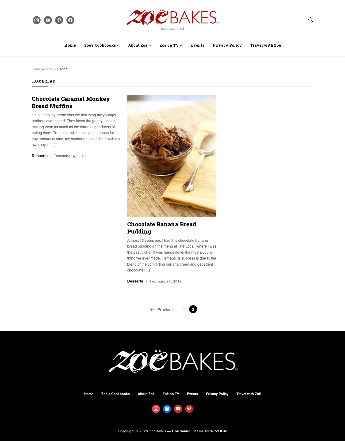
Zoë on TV (169, 45)
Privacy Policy (227, 45)
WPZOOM (218, 431)
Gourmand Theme (188, 431)
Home (70, 45)
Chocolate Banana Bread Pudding (161, 227)
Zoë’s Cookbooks (100, 45)
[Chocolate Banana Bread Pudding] (171, 98)
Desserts (40, 155)
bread (49, 68)
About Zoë (137, 45)
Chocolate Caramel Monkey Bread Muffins (71, 102)
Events (197, 45)
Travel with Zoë (265, 45)
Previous (165, 309)
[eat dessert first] (172, 344)
